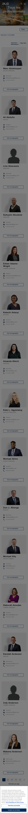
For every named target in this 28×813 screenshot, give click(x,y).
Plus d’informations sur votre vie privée (15, 802)
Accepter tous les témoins (14, 810)
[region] (14, 799)
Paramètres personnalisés (14, 805)
